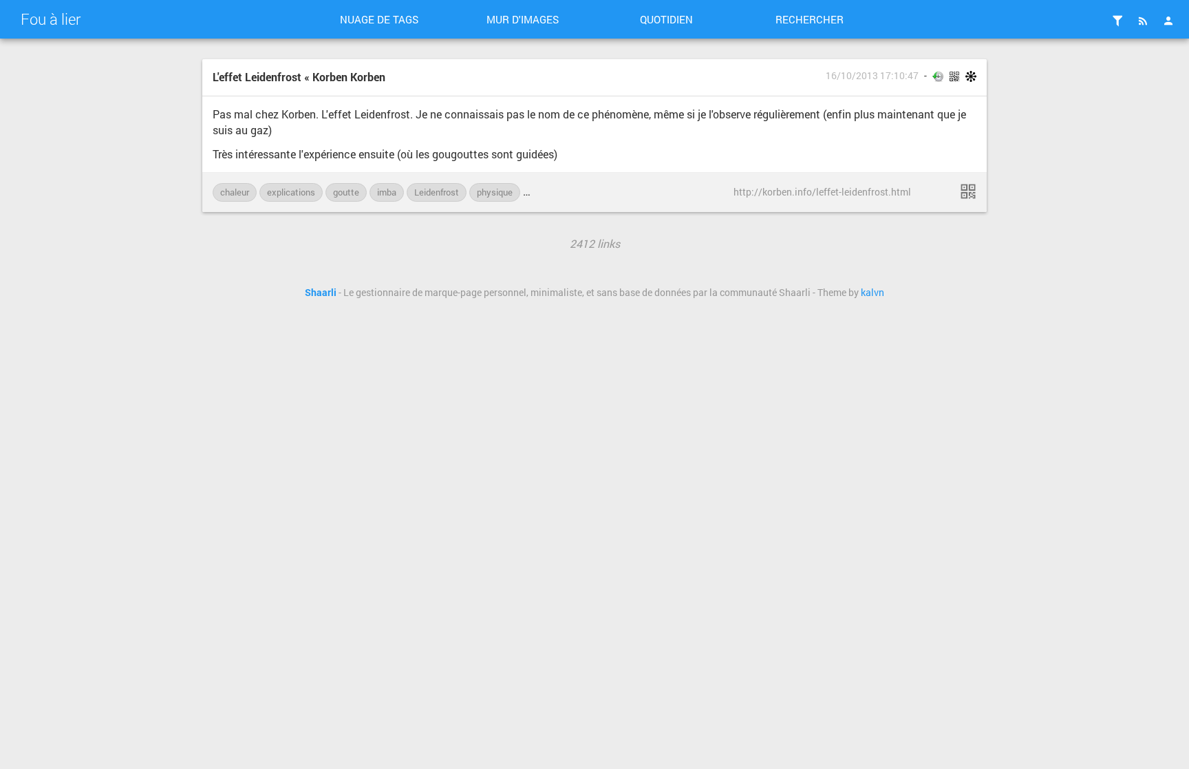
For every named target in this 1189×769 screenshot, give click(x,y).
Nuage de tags (379, 19)
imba (386, 192)
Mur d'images (522, 19)
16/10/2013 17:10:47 (872, 76)
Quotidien (666, 19)
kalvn (872, 292)
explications (291, 192)
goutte (346, 192)
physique (495, 192)
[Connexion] (1168, 20)
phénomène (554, 192)
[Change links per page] (1117, 20)
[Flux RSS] (1143, 20)
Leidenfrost (436, 192)
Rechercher (809, 19)
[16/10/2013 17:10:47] (968, 191)
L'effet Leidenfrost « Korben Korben (299, 77)
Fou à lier (51, 19)
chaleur (234, 192)
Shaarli (320, 292)
